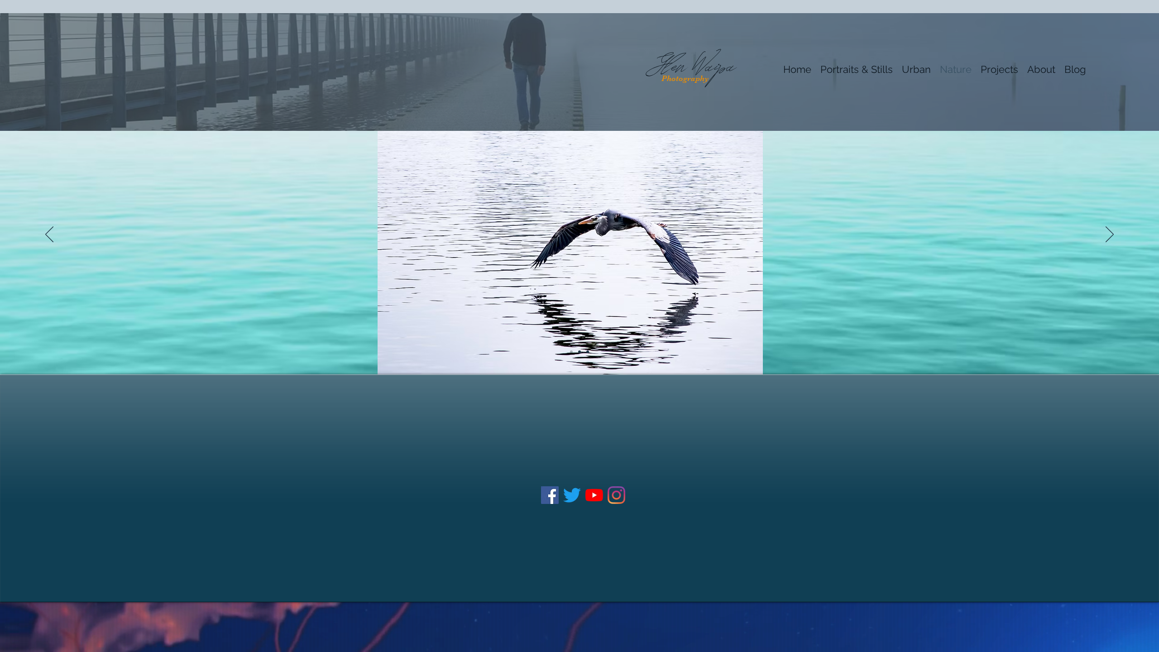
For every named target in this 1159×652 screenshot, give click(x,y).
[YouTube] (594, 495)
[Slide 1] (571, 351)
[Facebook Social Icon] (550, 495)
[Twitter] (572, 495)
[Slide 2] (579, 351)
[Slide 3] (587, 351)
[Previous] (49, 235)
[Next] (1110, 235)
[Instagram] (616, 495)
